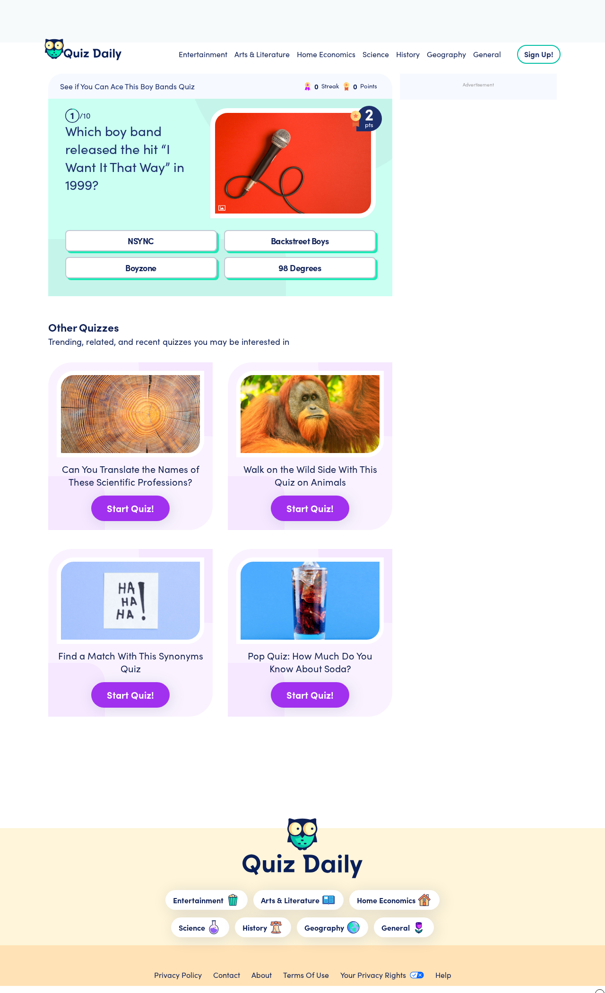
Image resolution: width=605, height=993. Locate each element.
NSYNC (141, 241)
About (261, 975)
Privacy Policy (178, 975)
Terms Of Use (306, 975)
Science (376, 54)
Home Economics (326, 54)
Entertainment (203, 54)
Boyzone (140, 268)
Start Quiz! (130, 508)
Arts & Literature (262, 54)
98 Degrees (299, 268)
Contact (226, 975)
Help (443, 975)
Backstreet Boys (299, 241)
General (487, 54)
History (408, 54)
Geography (446, 54)
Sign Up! (538, 54)
